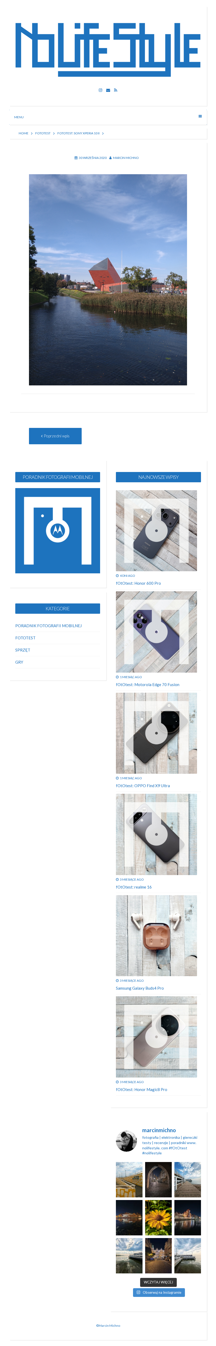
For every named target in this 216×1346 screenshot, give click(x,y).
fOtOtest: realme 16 (134, 887)
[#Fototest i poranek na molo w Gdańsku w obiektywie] (187, 1255)
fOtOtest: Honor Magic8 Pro (141, 1089)
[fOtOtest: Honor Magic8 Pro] (156, 1037)
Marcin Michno (126, 158)
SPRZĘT (22, 650)
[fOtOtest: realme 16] (156, 834)
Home (23, 133)
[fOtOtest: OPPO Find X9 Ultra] (156, 733)
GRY (19, 662)
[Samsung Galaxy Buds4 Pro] (156, 935)
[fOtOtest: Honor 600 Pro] (156, 531)
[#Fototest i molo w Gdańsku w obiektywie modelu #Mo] (129, 1179)
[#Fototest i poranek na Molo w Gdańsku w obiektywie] (187, 1179)
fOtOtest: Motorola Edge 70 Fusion (147, 684)
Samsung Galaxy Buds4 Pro (140, 988)
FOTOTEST (43, 133)
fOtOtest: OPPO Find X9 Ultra (143, 785)
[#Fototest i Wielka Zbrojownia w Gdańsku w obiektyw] (158, 1255)
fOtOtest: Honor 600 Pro (138, 583)
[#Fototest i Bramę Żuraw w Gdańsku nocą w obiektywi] (187, 1217)
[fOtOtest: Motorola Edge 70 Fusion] (156, 632)
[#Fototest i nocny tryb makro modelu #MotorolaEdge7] (158, 1217)
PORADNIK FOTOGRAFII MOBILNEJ (48, 625)
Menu (19, 117)
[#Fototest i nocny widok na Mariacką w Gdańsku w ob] (158, 1179)
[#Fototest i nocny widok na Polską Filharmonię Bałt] (129, 1217)
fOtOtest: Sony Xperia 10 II (78, 133)
